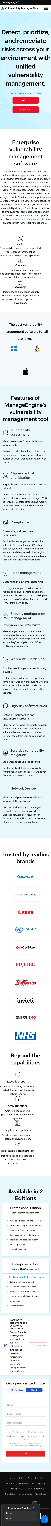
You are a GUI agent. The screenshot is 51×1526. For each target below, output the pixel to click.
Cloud (34, 1390)
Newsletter (10, 1494)
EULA (21, 1478)
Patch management (25, 573)
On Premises (17, 1390)
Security (10, 1483)
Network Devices (23, 788)
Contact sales (25, 1494)
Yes (10, 1513)
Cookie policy (15, 1489)
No (9, 1519)
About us (12, 1478)
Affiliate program (33, 1489)
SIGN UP (25, 100)
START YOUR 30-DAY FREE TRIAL (25, 93)
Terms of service (35, 1478)
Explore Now (38, 1346)
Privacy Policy (36, 1445)
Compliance (19, 522)
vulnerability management (29, 219)
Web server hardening (27, 659)
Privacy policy (38, 1483)
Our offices (40, 1494)
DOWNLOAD (25, 109)
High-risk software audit (28, 706)
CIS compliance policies (33, 556)
